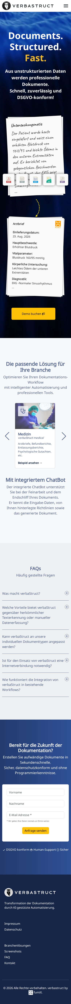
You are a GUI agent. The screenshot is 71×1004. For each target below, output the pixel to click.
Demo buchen (32, 314)
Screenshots (12, 951)
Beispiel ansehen (30, 463)
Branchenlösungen (17, 945)
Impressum (12, 924)
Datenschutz (13, 929)
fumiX (37, 992)
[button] (7, 436)
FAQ (7, 957)
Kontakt (9, 963)
